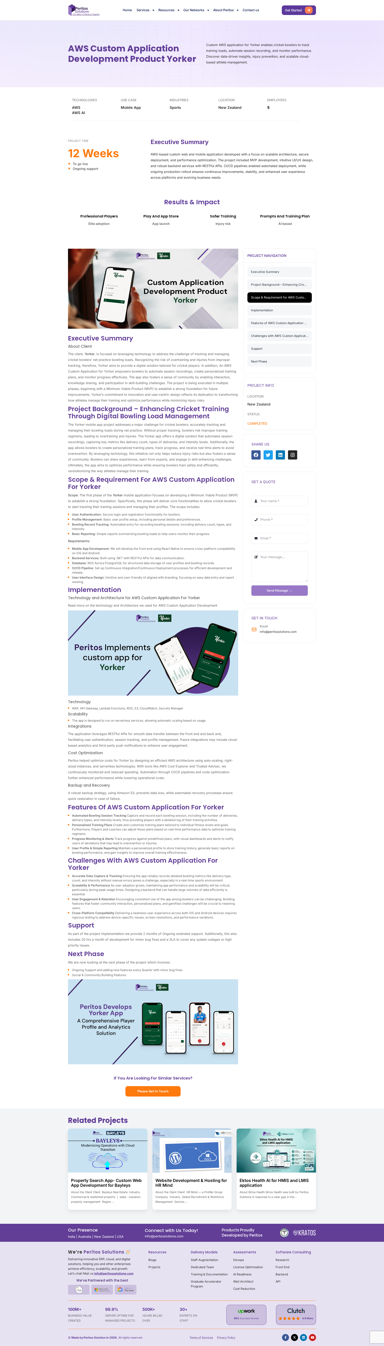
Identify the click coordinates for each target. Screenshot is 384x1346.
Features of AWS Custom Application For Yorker (281, 323)
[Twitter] (268, 455)
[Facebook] (256, 455)
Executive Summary (265, 272)
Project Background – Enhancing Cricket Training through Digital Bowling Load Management (281, 284)
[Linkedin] (280, 455)
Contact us (251, 10)
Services (143, 10)
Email (264, 626)
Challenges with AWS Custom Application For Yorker (281, 336)
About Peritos (223, 10)
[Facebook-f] (285, 1337)
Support (256, 349)
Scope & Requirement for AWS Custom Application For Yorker (281, 297)
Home (127, 10)
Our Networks (193, 10)
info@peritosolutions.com (278, 632)
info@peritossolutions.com (114, 1273)
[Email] (254, 629)
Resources (166, 10)
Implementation (262, 310)
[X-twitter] (294, 1337)
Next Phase (259, 361)
